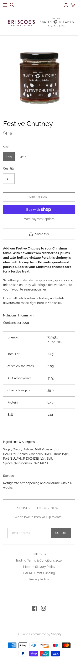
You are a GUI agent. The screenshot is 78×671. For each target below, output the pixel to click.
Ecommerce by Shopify (45, 634)
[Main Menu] (5, 5)
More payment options (39, 219)
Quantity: (9, 168)
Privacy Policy (39, 579)
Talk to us (39, 554)
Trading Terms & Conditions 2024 (39, 560)
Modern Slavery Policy (39, 567)
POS (19, 634)
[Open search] (12, 5)
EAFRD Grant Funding (39, 573)
